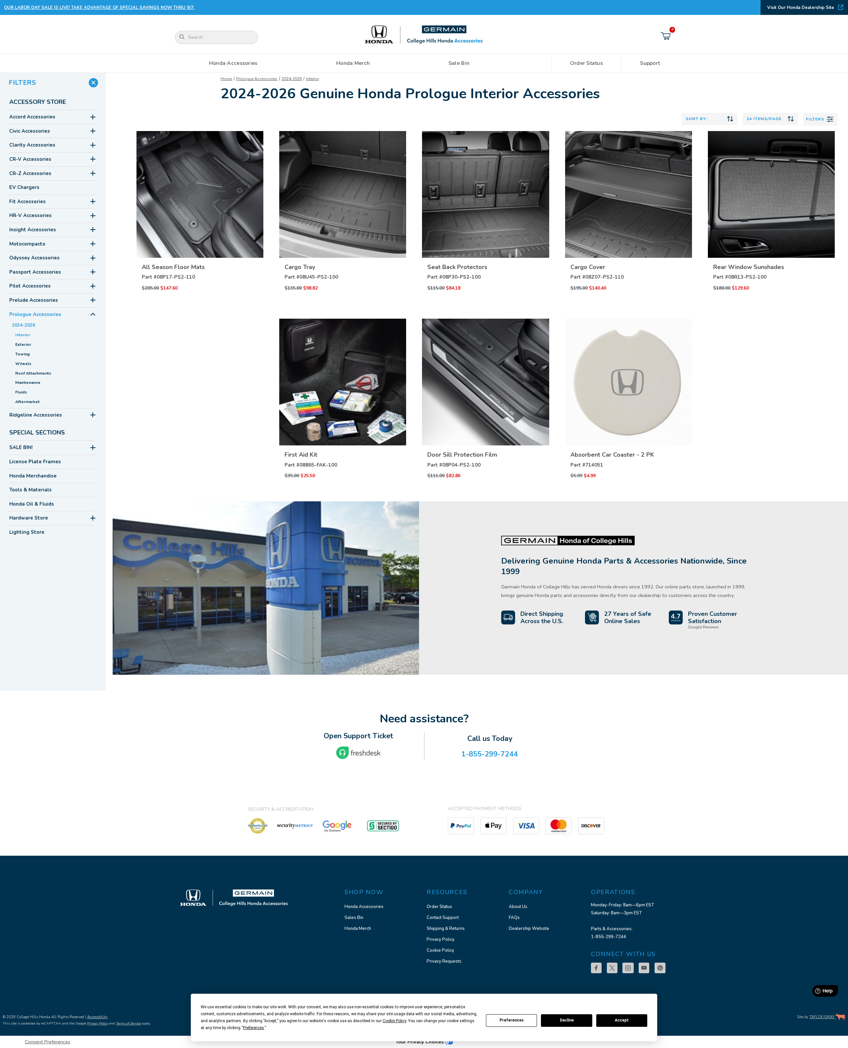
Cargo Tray (300, 267)
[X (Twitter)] (612, 968)
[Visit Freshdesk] (358, 753)
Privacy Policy (440, 939)
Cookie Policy (440, 950)
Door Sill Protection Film (462, 455)
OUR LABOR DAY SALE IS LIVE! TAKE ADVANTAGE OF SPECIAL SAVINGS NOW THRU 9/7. (99, 8)
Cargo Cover (587, 267)
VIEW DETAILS (200, 245)
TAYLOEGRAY (822, 1017)
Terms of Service (128, 1023)
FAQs (514, 918)
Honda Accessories (364, 907)
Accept (622, 1020)
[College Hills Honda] (424, 34)
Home (226, 78)
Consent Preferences (47, 1041)
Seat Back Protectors (457, 267)
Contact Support (443, 918)
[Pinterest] (660, 968)
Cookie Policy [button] (394, 1021)
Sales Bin (353, 918)
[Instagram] (628, 968)
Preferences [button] (253, 1027)
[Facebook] (596, 968)
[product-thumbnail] (199, 194)
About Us (518, 907)
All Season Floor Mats (173, 267)
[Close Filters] (93, 82)
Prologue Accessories (256, 78)
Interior (312, 78)
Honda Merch (357, 929)
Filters (815, 119)
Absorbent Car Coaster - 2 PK (612, 455)
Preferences (512, 1020)
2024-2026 (292, 78)
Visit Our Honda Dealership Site (800, 8)
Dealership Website (529, 929)
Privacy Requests (444, 961)
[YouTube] (644, 968)
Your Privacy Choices (420, 1041)
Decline (567, 1020)
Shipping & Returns (446, 929)
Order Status (439, 907)
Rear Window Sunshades (748, 267)
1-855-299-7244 (608, 937)
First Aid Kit (301, 455)
